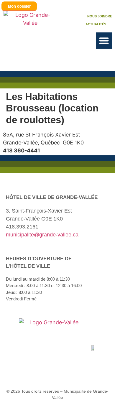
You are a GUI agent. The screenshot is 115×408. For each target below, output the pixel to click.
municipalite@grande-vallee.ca (42, 235)
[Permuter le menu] (104, 40)
